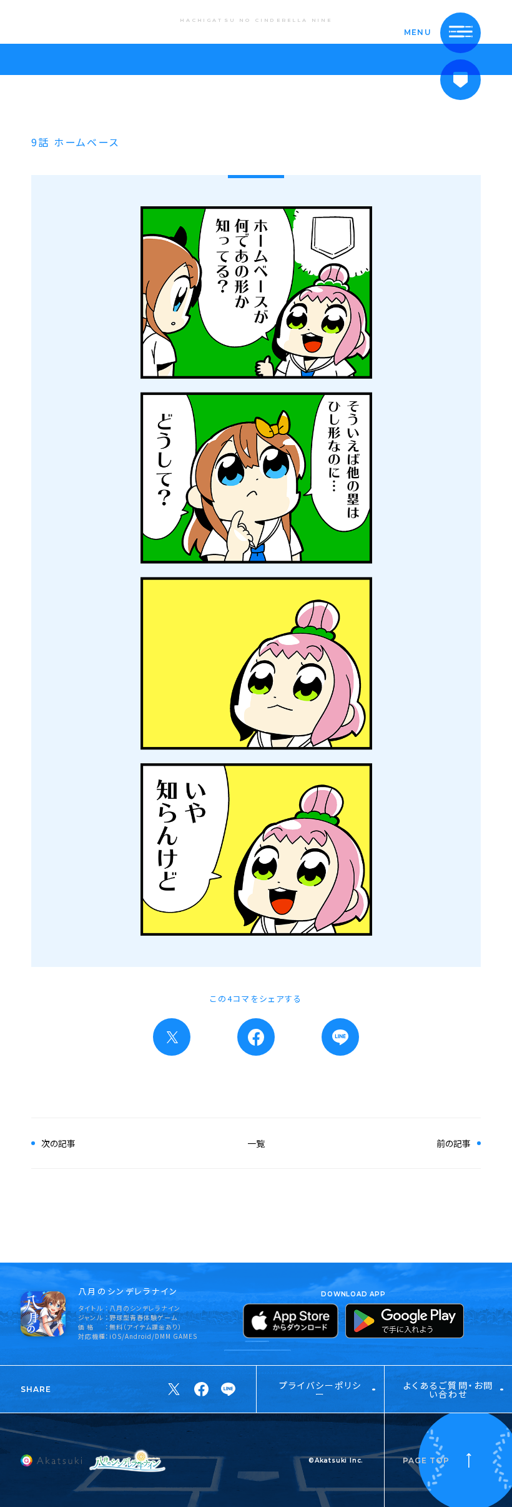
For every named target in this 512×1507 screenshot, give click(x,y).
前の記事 (453, 1143)
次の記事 (58, 1143)
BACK (53, 21)
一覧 (256, 1143)
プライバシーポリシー (320, 1389)
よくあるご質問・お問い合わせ (448, 1389)
